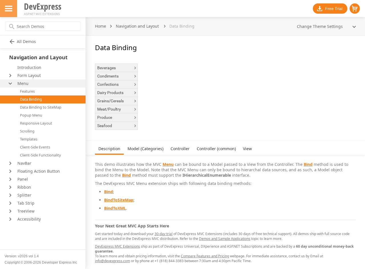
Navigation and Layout (137, 26)
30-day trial (164, 233)
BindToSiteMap (118, 200)
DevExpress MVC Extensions (117, 246)
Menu (168, 164)
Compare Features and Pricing (205, 256)
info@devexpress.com (112, 260)
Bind (308, 164)
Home (100, 26)
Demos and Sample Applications (224, 238)
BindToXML (115, 208)
